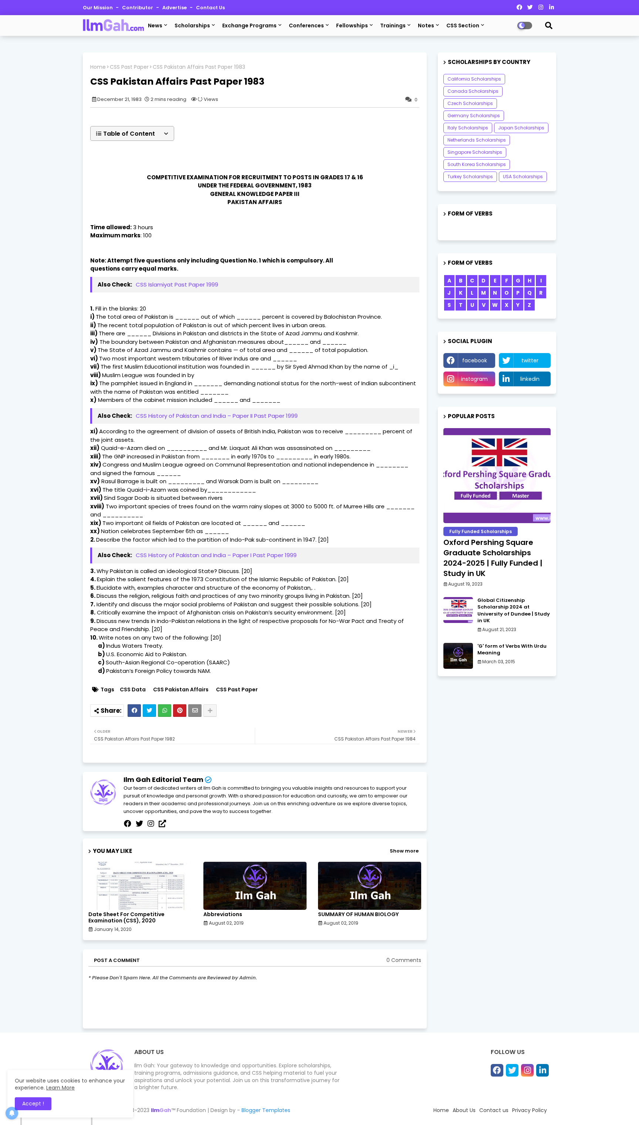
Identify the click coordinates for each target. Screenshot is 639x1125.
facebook (474, 360)
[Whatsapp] (164, 710)
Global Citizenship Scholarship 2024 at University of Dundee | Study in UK (513, 610)
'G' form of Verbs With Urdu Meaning (512, 649)
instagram (474, 379)
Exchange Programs (249, 25)
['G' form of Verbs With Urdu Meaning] (458, 656)
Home (98, 67)
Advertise (175, 7)
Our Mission (98, 7)
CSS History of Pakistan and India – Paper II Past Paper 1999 (217, 416)
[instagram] (151, 823)
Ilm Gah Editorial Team (163, 779)
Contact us (210, 7)
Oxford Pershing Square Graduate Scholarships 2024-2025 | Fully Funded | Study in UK (492, 558)
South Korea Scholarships (476, 164)
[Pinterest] (179, 710)
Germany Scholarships (473, 115)
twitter (529, 360)
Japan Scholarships (521, 128)
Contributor (138, 7)
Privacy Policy (529, 1110)
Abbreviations (222, 914)
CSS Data (133, 689)
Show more (404, 850)
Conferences (306, 25)
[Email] (195, 710)
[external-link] (162, 823)
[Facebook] (134, 710)
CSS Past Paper (129, 67)
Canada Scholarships (472, 91)
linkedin (530, 379)
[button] (132, 133)
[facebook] (127, 823)
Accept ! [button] (33, 1103)
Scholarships (192, 25)
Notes (426, 25)
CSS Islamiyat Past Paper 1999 (177, 284)
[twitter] (139, 823)
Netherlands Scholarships (476, 140)
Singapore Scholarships (474, 152)
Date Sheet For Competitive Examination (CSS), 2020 (126, 917)
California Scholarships (474, 79)
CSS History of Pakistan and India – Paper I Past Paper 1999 (216, 555)
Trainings (393, 25)
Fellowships (352, 25)
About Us (464, 1110)
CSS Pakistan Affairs (181, 689)
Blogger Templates (265, 1110)
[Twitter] (149, 710)
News (155, 25)
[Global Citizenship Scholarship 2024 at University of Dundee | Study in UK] (458, 610)
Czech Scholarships (470, 103)
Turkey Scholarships (470, 176)
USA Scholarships (523, 176)
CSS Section (462, 25)
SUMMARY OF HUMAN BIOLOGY (358, 914)
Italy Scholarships (467, 128)
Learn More (60, 1087)
